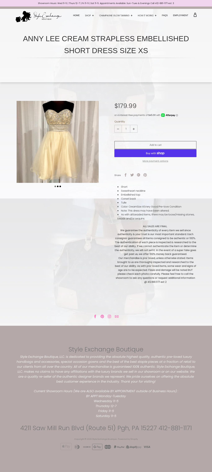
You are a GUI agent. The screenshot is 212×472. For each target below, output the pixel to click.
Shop (88, 15)
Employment (180, 15)
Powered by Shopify (128, 439)
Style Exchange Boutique (106, 349)
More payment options (155, 161)
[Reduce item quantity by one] (118, 129)
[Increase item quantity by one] (134, 129)
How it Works (146, 15)
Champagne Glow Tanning (114, 15)
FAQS (165, 15)
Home (76, 15)
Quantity (119, 121)
